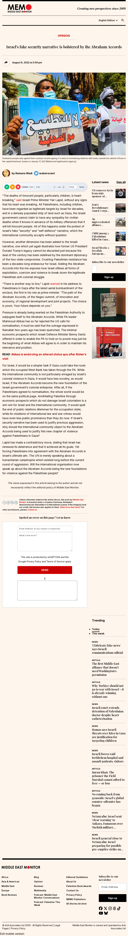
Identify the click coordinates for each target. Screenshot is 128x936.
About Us (71, 881)
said (19, 200)
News (95, 642)
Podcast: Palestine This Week (47, 903)
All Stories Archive (76, 903)
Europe (5, 890)
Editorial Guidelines (77, 877)
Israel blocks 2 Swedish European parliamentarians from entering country (102, 250)
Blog (36, 877)
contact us (32, 510)
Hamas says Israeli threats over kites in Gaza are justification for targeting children (109, 735)
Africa (5, 877)
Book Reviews (9, 895)
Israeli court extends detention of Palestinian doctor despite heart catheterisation (107, 713)
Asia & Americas (10, 881)
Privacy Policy (34, 561)
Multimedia (40, 890)
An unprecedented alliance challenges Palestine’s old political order (101, 222)
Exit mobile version (12, 933)
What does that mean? (70, 507)
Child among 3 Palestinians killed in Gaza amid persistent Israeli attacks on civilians (102, 236)
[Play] (6, 186)
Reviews (38, 886)
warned (55, 283)
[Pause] (12, 186)
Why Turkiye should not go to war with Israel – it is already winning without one (108, 691)
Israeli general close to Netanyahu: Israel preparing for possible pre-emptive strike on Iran (107, 844)
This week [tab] (98, 633)
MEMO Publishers (76, 899)
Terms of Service (55, 561)
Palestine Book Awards (78, 886)
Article (96, 660)
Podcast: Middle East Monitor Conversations (46, 896)
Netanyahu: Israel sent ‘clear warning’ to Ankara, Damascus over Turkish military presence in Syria (107, 822)
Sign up (108, 277)
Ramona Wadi (23, 173)
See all (121, 182)
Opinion (64, 35)
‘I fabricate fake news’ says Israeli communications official (107, 649)
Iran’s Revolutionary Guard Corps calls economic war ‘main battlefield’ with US (101, 207)
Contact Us (72, 890)
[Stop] (18, 186)
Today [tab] (96, 629)
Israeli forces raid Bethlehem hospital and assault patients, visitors (107, 757)
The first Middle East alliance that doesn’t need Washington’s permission (105, 669)
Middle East (8, 886)
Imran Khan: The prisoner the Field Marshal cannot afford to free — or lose (108, 778)
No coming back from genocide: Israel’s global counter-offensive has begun (108, 800)
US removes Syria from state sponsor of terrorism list (102, 193)
